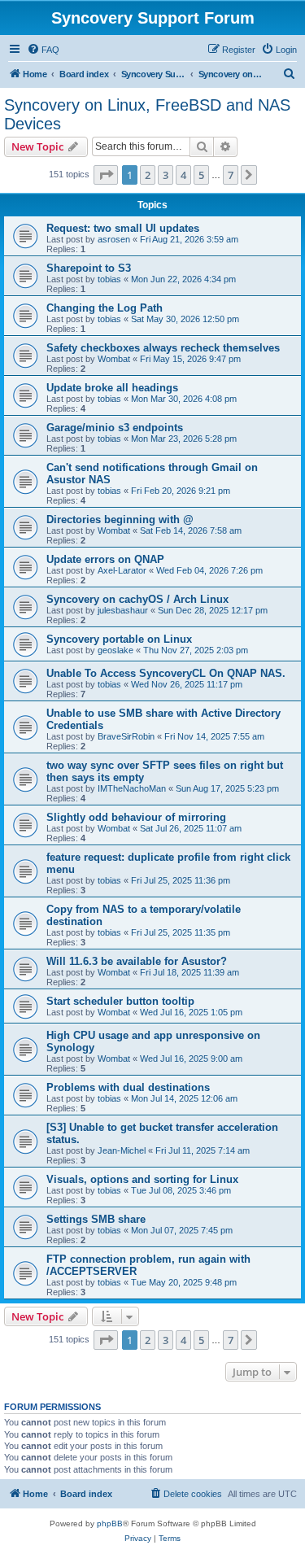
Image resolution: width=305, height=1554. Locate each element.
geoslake (115, 650)
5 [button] (201, 175)
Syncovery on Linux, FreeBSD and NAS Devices (147, 114)
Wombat (114, 359)
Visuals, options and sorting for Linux (142, 1179)
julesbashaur (123, 610)
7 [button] (230, 175)
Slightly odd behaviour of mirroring (136, 817)
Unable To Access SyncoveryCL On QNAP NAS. (165, 673)
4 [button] (183, 175)
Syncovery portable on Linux (119, 639)
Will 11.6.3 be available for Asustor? (136, 961)
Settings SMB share (96, 1219)
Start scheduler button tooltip (120, 1001)
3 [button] (165, 175)
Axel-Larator (122, 570)
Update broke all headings (112, 388)
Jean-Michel (122, 1150)
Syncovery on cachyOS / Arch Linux (137, 599)
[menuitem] (43, 49)
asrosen (114, 239)
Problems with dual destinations (128, 1087)
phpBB (110, 1523)
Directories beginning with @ (120, 519)
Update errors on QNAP (105, 559)
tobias (109, 279)
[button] (106, 175)
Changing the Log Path (104, 308)
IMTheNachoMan (132, 788)
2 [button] (147, 175)
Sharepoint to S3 (88, 268)
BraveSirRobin (126, 736)
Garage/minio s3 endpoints (114, 427)
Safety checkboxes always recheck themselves (163, 348)
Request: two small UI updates (122, 228)
